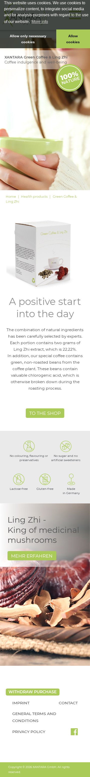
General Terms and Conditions (34, 717)
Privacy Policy (28, 731)
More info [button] (40, 21)
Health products (34, 196)
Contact (68, 703)
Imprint (21, 703)
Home (11, 196)
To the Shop (45, 413)
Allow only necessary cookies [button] (28, 39)
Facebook (74, 733)
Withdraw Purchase (32, 692)
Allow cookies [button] (73, 39)
